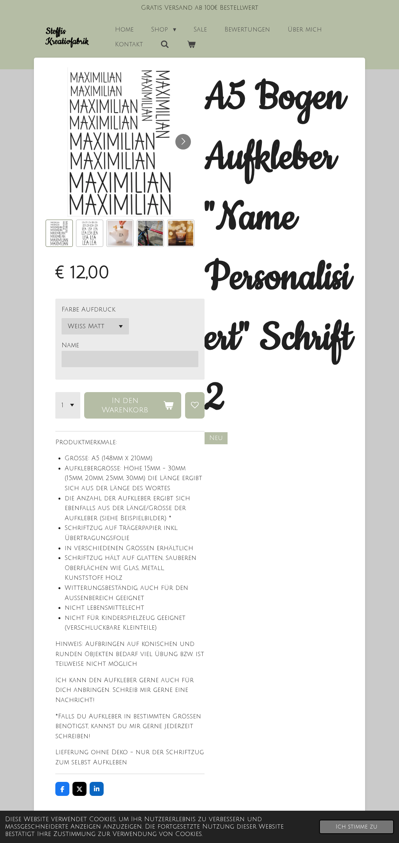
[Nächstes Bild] (183, 142)
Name (70, 345)
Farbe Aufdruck (88, 309)
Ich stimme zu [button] (356, 827)
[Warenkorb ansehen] (191, 44)
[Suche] (165, 44)
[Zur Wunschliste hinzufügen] (195, 405)
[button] (59, 233)
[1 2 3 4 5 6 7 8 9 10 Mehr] (67, 405)
